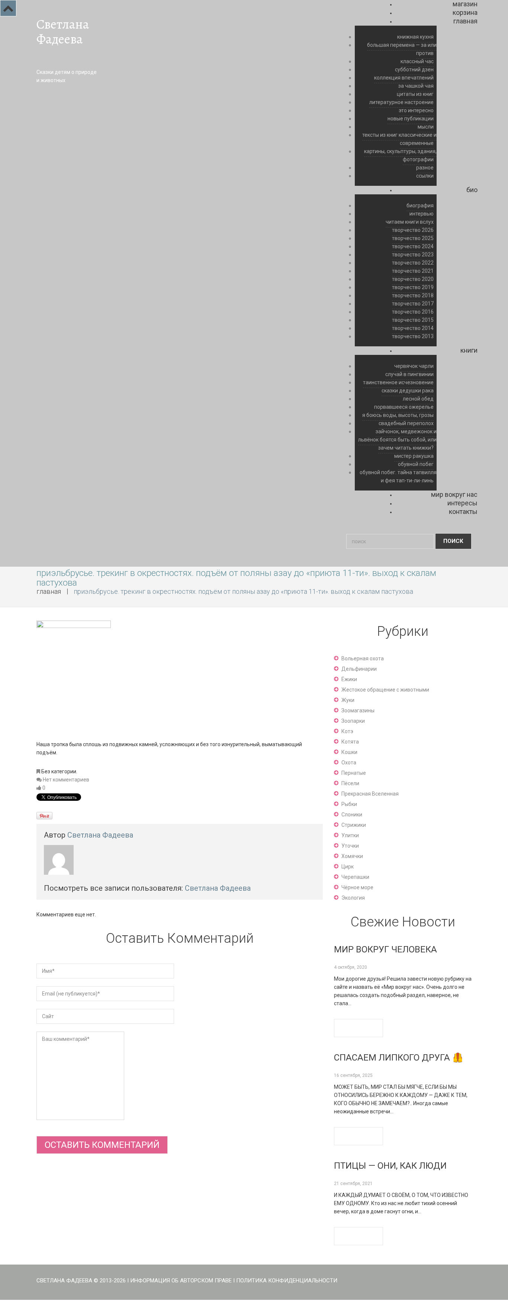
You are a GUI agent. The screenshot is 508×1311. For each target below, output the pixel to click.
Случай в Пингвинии (409, 374)
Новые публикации (411, 119)
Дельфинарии (359, 669)
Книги (469, 350)
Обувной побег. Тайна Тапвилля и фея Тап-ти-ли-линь (398, 476)
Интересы (462, 503)
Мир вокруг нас (454, 494)
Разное (425, 168)
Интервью (421, 214)
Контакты (463, 511)
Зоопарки (353, 721)
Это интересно (416, 110)
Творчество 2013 (413, 336)
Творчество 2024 (413, 246)
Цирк (347, 867)
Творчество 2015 (413, 320)
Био (472, 190)
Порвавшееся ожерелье (404, 407)
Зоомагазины (357, 710)
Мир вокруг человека (385, 949)
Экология (353, 898)
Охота (348, 762)
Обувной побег (416, 464)
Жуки (347, 700)
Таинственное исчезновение (398, 382)
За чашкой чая (416, 86)
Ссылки (425, 176)
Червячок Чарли (414, 366)
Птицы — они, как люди (390, 1166)
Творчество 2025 (413, 238)
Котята (350, 742)
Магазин (465, 4)
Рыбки (349, 804)
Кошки (349, 752)
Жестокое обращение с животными (385, 690)
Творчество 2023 (413, 255)
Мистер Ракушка (414, 456)
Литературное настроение (401, 102)
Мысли (426, 127)
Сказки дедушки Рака (408, 391)
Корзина (465, 12)
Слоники (351, 815)
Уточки (350, 846)
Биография (420, 205)
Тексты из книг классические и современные (399, 139)
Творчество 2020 (413, 279)
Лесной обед (418, 399)
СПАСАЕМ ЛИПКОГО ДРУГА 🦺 (398, 1057)
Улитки (350, 835)
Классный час (417, 61)
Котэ (347, 731)
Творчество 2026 (413, 230)
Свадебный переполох (406, 423)
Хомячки (352, 856)
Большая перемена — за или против (402, 49)
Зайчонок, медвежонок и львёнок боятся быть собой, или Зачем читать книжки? (397, 439)
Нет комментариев (66, 780)
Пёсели (350, 783)
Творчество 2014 (413, 328)
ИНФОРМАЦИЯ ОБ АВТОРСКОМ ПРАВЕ (181, 1280)
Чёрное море (357, 887)
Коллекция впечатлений (404, 78)
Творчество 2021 (413, 271)
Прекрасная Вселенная (370, 794)
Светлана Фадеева (62, 31)
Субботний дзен (414, 69)
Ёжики (349, 679)
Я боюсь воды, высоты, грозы (398, 415)
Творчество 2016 (413, 312)
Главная (465, 21)
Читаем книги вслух (410, 222)
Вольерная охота (362, 658)
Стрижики (353, 825)
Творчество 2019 (413, 287)
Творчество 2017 (413, 304)
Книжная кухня (415, 37)
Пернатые (353, 773)
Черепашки (355, 877)
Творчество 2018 (413, 295)
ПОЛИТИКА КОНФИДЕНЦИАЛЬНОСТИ (286, 1280)
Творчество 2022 (413, 263)
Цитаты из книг (415, 94)
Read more (358, 1028)
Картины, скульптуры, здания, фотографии (400, 155)
